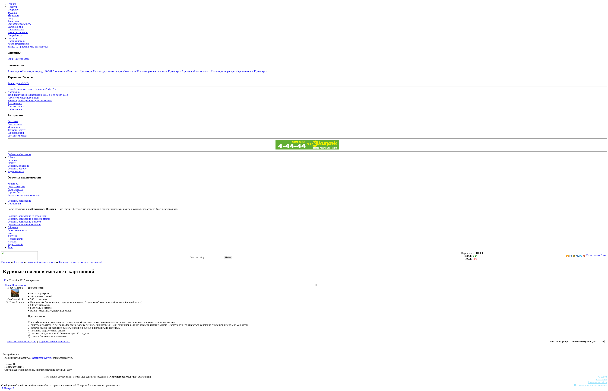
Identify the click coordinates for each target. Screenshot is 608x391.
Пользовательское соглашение (590, 385)
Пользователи (15, 238)
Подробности (15, 35)
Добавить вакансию (18, 165)
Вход (603, 255)
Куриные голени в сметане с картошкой (80, 262)
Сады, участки (15, 189)
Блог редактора (70, 382)
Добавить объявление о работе (24, 221)
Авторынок (14, 92)
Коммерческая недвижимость (23, 195)
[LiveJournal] (577, 256)
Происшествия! (16, 29)
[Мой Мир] (574, 256)
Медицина (13, 15)
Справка (12, 38)
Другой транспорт (17, 135)
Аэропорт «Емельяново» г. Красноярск (202, 71)
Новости (12, 6)
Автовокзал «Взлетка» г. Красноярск (72, 71)
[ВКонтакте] (571, 256)
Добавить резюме (17, 168)
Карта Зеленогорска (18, 43)
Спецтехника (15, 124)
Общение (13, 227)
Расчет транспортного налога (23, 97)
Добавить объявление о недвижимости (29, 218)
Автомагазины (16, 106)
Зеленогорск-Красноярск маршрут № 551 (30, 71)
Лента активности (17, 230)
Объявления (14, 203)
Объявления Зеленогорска (45, 382)
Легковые (13, 121)
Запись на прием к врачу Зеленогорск (28, 46)
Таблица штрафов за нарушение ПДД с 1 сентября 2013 (38, 94)
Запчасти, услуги (17, 130)
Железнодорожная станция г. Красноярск (158, 71)
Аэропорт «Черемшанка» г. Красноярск (245, 71)
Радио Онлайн (15, 244)
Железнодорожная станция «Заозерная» (114, 71)
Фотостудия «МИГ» (18, 83)
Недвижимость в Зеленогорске (47, 379)
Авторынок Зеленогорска (15, 379)
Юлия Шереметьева (15, 285)
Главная (12, 4)
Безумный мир (15, 26)
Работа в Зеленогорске (78, 379)
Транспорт (13, 21)
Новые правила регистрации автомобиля (30, 100)
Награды (12, 241)
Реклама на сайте (597, 382)
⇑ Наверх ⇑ (8, 388)
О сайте (602, 376)
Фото (10, 247)
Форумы (12, 236)
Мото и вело (14, 127)
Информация (15, 109)
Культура (12, 12)
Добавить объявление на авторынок (27, 216)
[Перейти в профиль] (15, 296)
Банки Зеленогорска (18, 58)
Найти (228, 257)
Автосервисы (15, 103)
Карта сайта (127, 385)
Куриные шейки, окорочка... (54, 341)
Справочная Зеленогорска (15, 382)
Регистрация (593, 255)
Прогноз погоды (16, 41)
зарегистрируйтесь (42, 357)
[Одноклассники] (567, 256)
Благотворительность (19, 23)
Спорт (11, 18)
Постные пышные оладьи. (21, 341)
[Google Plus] (584, 256)
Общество (13, 9)
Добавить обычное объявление (24, 224)
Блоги (11, 233)
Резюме (12, 163)
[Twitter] (581, 256)
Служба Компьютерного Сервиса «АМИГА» (32, 89)
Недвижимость (16, 171)
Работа (11, 157)
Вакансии (13, 160)
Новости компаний (18, 32)
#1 (5, 280)
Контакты (601, 379)
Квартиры (13, 183)
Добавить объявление (19, 154)
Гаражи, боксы (16, 192)
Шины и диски (16, 132)
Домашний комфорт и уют (41, 262)
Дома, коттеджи (16, 186)
